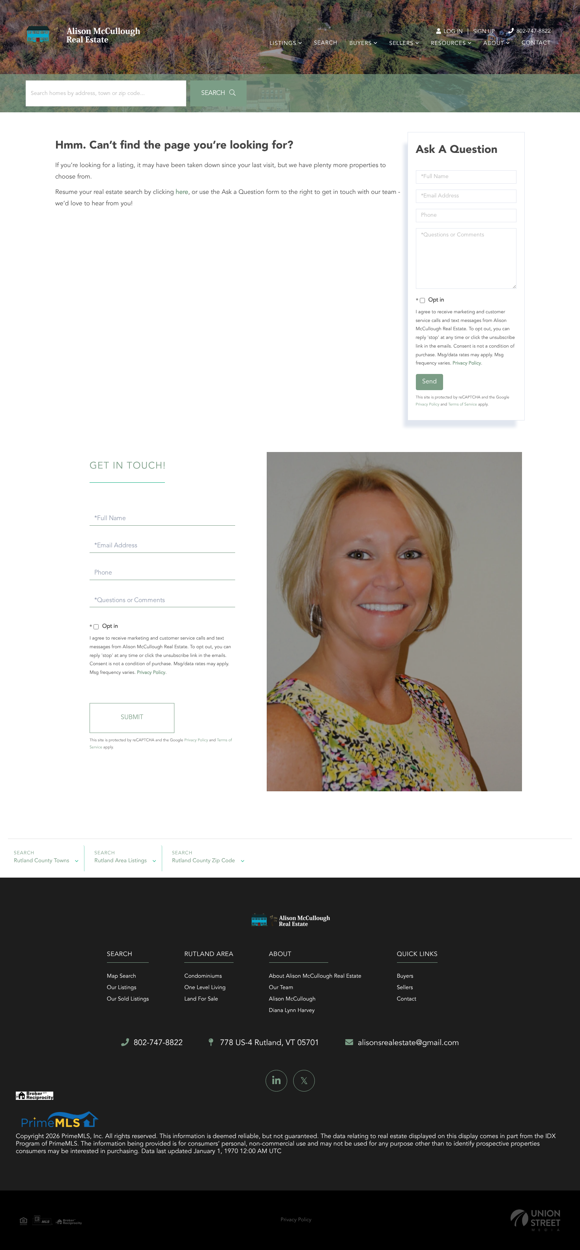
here (182, 192)
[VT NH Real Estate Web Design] (535, 1220)
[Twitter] (304, 1081)
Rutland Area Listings (120, 861)
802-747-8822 (533, 31)
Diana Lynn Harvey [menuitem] (292, 1011)
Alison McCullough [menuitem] (292, 999)
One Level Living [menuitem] (205, 988)
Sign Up (484, 32)
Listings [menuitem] (283, 44)
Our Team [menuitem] (281, 988)
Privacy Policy (467, 363)
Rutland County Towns (41, 861)
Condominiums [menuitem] (203, 976)
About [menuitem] (493, 44)
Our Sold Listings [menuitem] (128, 999)
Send (429, 382)
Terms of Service (462, 405)
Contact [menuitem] (536, 43)
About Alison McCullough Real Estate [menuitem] (315, 976)
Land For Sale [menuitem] (201, 999)
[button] (218, 93)
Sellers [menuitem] (401, 44)
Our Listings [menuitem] (122, 988)
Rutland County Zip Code (203, 861)
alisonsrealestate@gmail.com (408, 1043)
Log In (452, 32)
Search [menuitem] (326, 43)
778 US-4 (268, 1043)
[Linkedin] (276, 1081)
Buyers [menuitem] (360, 44)
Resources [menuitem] (448, 44)
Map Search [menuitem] (121, 976)
